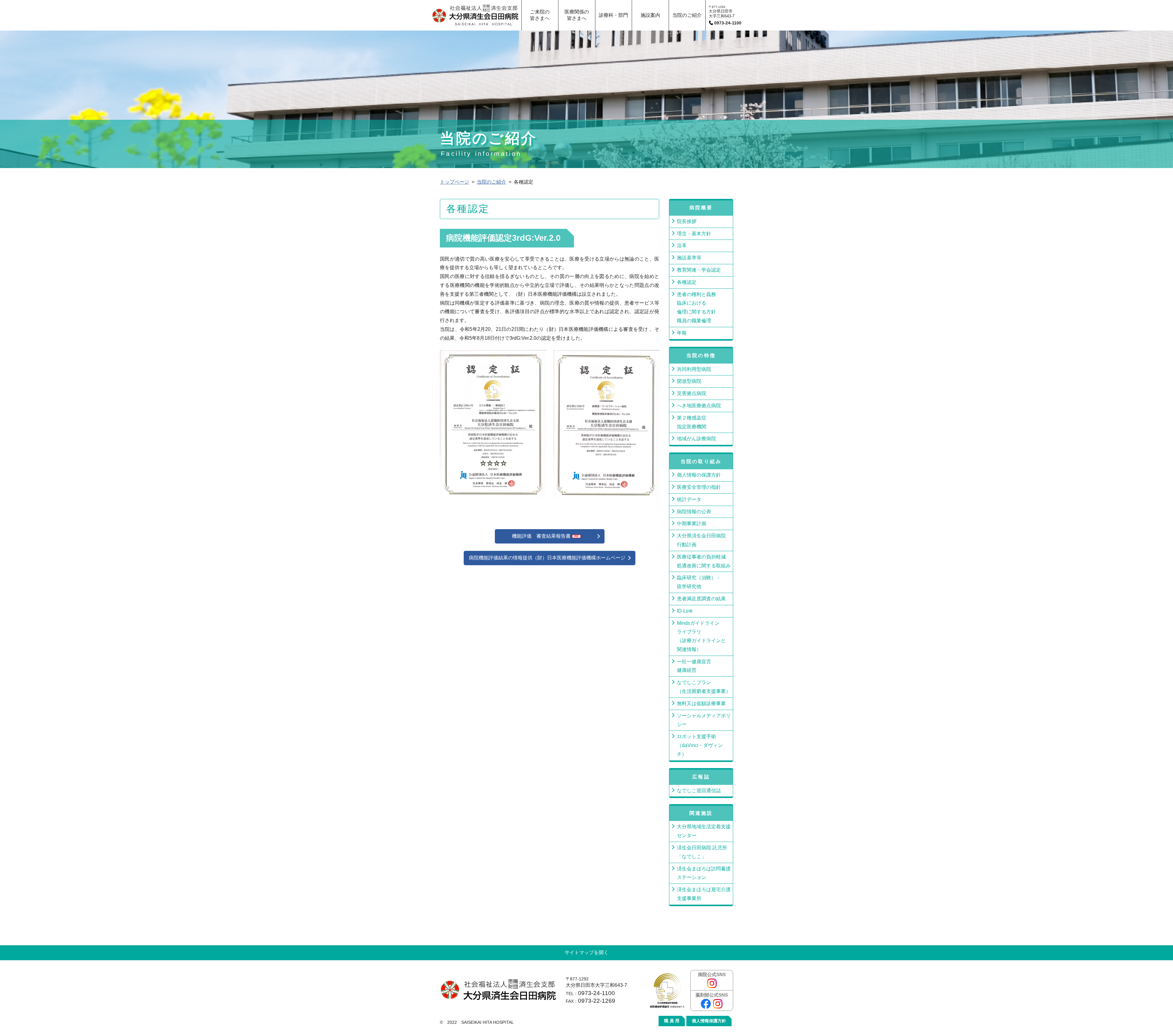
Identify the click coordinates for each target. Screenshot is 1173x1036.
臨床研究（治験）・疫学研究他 (699, 582)
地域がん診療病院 (696, 438)
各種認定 (686, 282)
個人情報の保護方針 (699, 475)
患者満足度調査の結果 (701, 598)
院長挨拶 (686, 221)
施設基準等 (689, 257)
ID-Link (684, 610)
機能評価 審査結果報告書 (541, 536)
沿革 (682, 245)
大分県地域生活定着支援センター (704, 831)
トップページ (454, 182)
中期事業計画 (691, 523)
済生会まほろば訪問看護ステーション (704, 873)
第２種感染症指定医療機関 (691, 422)
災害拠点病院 (691, 393)
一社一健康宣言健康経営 (694, 666)
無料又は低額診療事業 (701, 703)
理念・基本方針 (694, 233)
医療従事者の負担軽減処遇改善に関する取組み (704, 561)
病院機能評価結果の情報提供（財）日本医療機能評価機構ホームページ (547, 557)
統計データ (689, 499)
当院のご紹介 (491, 182)
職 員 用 (671, 1021)
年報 (682, 332)
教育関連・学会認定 (699, 270)
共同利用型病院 (694, 369)
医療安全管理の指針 (699, 487)
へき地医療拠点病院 (699, 405)
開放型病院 (689, 381)
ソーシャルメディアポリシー (704, 720)
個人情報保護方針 (709, 1021)
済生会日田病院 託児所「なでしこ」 (702, 852)
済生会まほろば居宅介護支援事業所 (704, 894)
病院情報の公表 (694, 511)
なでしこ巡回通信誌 (699, 790)
